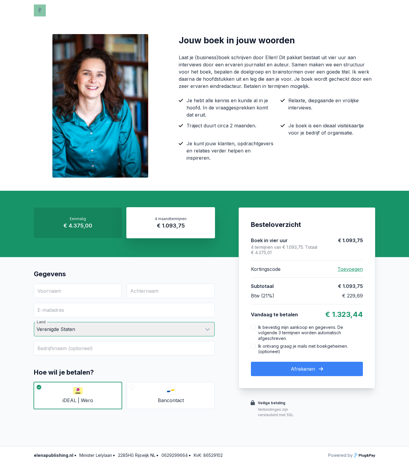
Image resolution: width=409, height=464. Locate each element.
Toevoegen (350, 269)
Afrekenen (303, 369)
